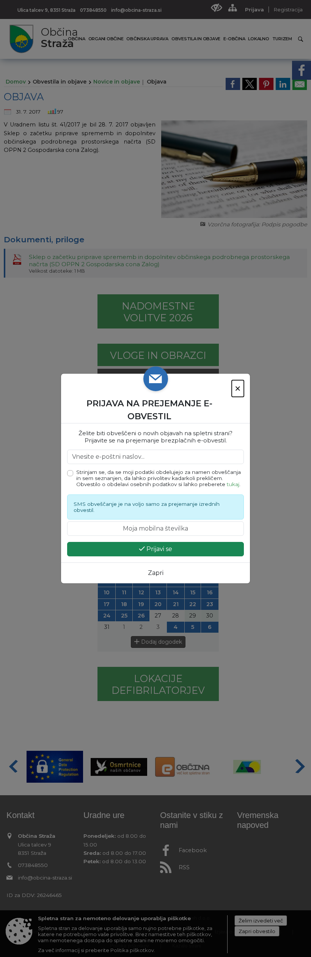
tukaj (233, 484)
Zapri (155, 572)
